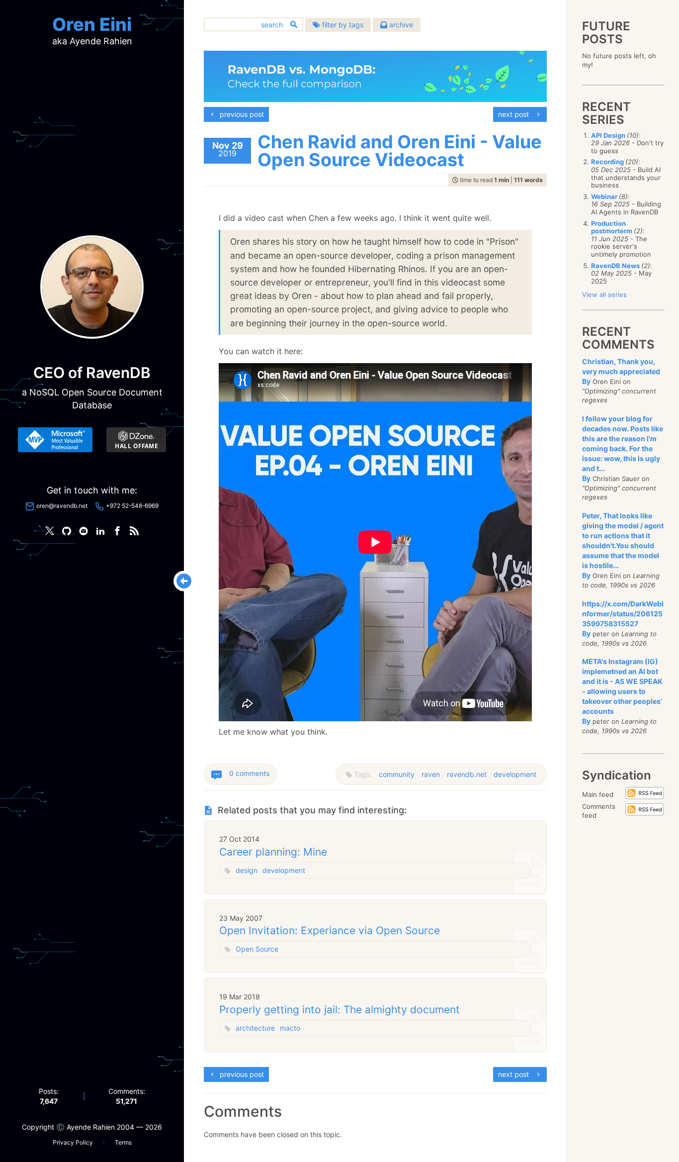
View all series (604, 294)
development (515, 774)
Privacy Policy (73, 1142)
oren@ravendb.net (61, 505)
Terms (123, 1142)
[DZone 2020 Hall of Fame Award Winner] (136, 439)
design (246, 870)
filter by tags (341, 24)
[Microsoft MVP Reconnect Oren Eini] (55, 439)
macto (290, 1028)
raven (431, 774)
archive (400, 24)
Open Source (257, 949)
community (397, 774)
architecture (255, 1028)
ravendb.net (467, 774)
